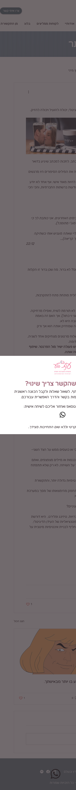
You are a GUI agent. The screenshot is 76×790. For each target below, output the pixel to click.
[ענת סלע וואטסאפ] (62, 414)
